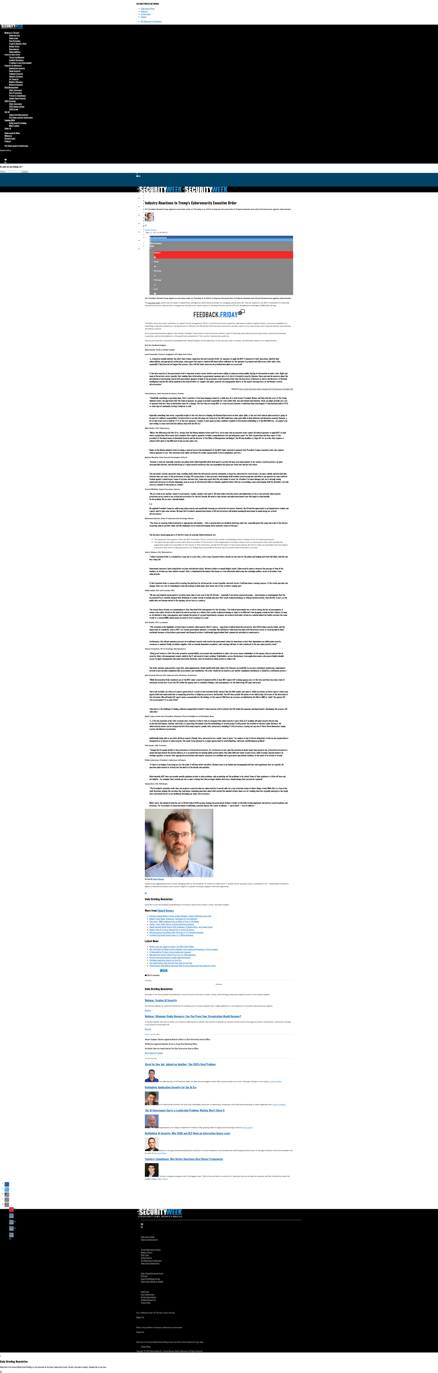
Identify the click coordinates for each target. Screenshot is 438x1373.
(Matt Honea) (162, 1179)
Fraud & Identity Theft (18, 43)
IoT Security (14, 79)
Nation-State (14, 46)
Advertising (145, 1291)
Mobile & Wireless (16, 82)
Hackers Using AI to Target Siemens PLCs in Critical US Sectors (171, 929)
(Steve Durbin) (247, 1127)
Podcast (144, 17)
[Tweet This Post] (221, 239)
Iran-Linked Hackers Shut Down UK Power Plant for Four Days (170, 963)
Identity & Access (16, 76)
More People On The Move (154, 1053)
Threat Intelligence (16, 57)
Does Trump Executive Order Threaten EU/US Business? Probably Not (266, 389)
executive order (154, 302)
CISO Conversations (16, 106)
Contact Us (140, 1332)
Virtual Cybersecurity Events (151, 1249)
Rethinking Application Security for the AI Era (165, 960)
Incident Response (16, 60)
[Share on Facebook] (221, 237)
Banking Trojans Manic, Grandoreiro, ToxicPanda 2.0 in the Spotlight (173, 918)
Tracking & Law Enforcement (20, 62)
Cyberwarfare (14, 35)
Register (148, 1010)
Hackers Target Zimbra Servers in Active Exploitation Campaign (171, 924)
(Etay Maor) (161, 1153)
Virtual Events (146, 14)
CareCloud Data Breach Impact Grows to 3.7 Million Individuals (171, 935)
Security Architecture (13, 65)
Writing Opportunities (148, 1297)
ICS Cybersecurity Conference (151, 21)
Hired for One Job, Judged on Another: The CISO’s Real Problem (171, 946)
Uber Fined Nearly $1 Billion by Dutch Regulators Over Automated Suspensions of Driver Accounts (183, 949)
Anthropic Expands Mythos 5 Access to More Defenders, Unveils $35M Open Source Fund (180, 916)
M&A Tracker (14, 125)
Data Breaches (15, 41)
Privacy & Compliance (17, 95)
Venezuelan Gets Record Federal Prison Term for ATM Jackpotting (172, 954)
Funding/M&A (10, 120)
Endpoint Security (16, 73)
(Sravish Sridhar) (275, 1081)
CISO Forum (13, 109)
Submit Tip (140, 1317)
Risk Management (11, 87)
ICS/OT (7, 112)
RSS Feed (144, 1276)
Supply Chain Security (17, 98)
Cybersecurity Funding (17, 123)
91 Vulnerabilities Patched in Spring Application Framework (170, 952)
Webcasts (144, 11)
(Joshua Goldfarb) (279, 1104)
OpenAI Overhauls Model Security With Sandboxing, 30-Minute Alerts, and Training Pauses (181, 927)
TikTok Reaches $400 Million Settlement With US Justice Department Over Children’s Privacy (182, 965)
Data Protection (15, 93)
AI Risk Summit (146, 1258)
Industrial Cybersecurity (18, 114)
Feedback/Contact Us (148, 1300)
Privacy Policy (145, 1302)
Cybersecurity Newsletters (150, 1263)
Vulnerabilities (14, 51)
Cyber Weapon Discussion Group (152, 1273)
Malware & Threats (12, 32)
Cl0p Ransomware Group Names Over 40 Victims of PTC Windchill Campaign (176, 932)
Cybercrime (13, 38)
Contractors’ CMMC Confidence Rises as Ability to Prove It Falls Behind (174, 921)
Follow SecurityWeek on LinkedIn (152, 1281)
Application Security (17, 68)
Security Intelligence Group (150, 1278)
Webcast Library (146, 1252)
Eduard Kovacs (150, 229)
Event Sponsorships (147, 1294)
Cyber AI (8, 128)
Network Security (16, 84)
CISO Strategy (10, 101)
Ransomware (14, 49)
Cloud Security (14, 71)
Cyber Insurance (15, 90)
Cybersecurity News (148, 8)
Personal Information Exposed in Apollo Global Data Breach (169, 957)
